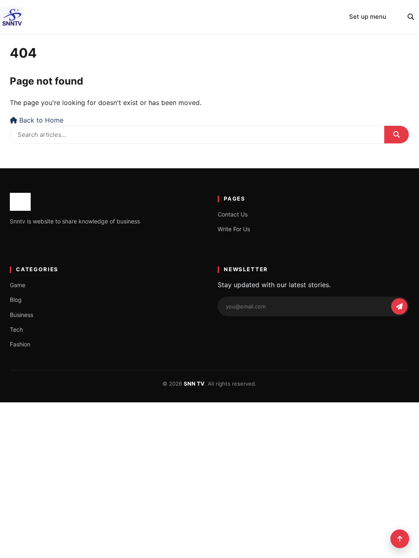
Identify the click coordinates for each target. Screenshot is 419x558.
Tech (16, 329)
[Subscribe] (399, 306)
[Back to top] (399, 538)
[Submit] (396, 134)
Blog (16, 299)
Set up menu (367, 16)
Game (17, 284)
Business (21, 314)
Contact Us (233, 214)
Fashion (20, 344)
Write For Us (234, 228)
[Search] (411, 17)
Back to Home (40, 120)
